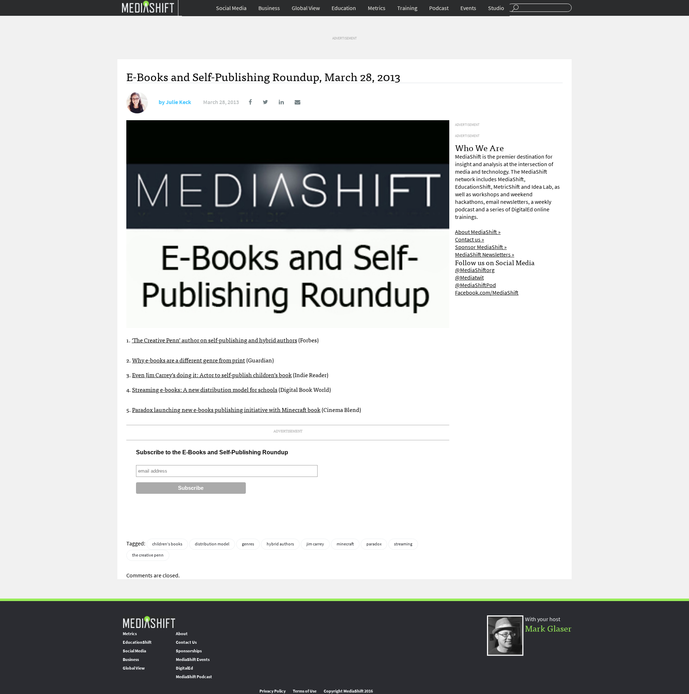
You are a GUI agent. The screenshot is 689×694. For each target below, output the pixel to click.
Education (344, 8)
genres (248, 544)
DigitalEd (184, 668)
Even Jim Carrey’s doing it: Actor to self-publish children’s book (212, 374)
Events (468, 8)
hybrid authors (280, 544)
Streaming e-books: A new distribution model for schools (204, 389)
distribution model (212, 544)
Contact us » (469, 239)
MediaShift (149, 621)
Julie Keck (178, 102)
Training (407, 8)
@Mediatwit (469, 277)
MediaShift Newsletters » (484, 254)
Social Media (231, 8)
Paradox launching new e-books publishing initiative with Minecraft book (226, 409)
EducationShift (137, 642)
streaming (403, 544)
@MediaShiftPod (475, 285)
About (182, 634)
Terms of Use (305, 691)
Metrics (376, 8)
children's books (167, 544)
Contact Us (186, 642)
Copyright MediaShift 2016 (348, 691)
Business (269, 8)
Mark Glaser (548, 628)
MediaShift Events (193, 659)
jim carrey (315, 544)
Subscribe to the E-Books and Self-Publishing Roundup (212, 452)
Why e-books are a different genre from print (188, 360)
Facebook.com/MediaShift (487, 292)
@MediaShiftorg (475, 270)
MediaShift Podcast (194, 677)
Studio (496, 8)
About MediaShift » (478, 232)
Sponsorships (189, 651)
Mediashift (148, 6)
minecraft (345, 544)
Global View (306, 8)
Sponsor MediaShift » (481, 247)
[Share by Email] (292, 102)
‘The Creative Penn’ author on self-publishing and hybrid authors (214, 339)
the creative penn (148, 555)
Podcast (439, 8)
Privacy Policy (272, 691)
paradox (373, 544)
